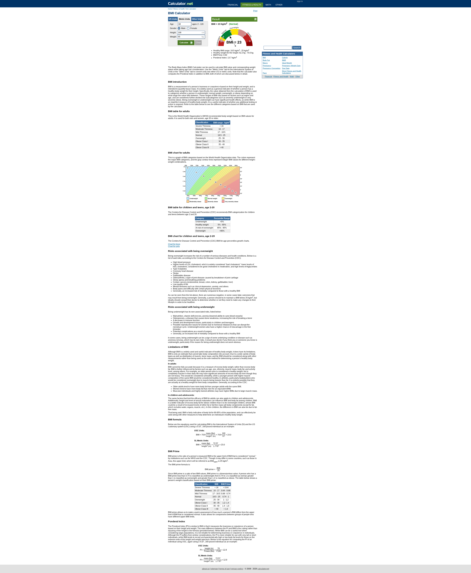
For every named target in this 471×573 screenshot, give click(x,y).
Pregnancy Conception (271, 68)
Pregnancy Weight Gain (291, 66)
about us (205, 569)
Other (297, 76)
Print (255, 11)
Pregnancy (267, 66)
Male (183, 28)
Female (193, 28)
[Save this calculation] (255, 19)
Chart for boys (174, 244)
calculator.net (263, 569)
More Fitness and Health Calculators (291, 72)
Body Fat (266, 60)
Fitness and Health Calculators (279, 53)
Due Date (285, 68)
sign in (300, 1)
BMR (284, 60)
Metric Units (184, 19)
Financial (268, 76)
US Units (173, 19)
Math (292, 76)
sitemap (214, 569)
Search (296, 47)
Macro (265, 63)
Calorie (285, 57)
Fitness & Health (251, 5)
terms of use (224, 569)
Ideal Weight (287, 63)
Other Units (197, 19)
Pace (265, 73)
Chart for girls (174, 246)
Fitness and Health (280, 76)
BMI (264, 57)
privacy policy (237, 569)
